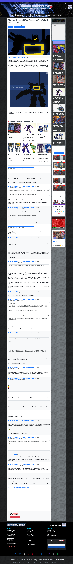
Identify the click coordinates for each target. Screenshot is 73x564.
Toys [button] (32, 15)
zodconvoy (16, 262)
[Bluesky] (19, 553)
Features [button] (48, 15)
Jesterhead (16, 168)
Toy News (10, 26)
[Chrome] (7, 546)
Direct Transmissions (56, 540)
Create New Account (31, 544)
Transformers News (57, 42)
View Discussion (13, 57)
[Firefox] (12, 546)
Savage (15, 454)
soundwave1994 (17, 379)
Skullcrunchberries (17, 333)
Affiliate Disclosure (30, 535)
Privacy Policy (29, 531)
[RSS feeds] (45, 553)
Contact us (29, 540)
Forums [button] (27, 15)
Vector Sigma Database (11, 536)
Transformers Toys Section (12, 531)
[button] (47, 3)
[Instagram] (37, 553)
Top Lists (8, 541)
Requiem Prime (16, 208)
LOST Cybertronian (17, 438)
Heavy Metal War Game (11, 540)
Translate (29, 536)
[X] (24, 553)
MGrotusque (16, 227)
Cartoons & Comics (10, 538)
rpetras (15, 300)
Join (24, 57)
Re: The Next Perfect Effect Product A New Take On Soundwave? (21, 167)
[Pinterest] (32, 553)
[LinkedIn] (41, 553)
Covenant (15, 414)
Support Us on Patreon (51, 536)
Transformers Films (10, 535)
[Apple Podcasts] (53, 553)
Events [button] (59, 15)
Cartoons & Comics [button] (39, 15)
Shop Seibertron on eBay (52, 535)
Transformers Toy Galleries (12, 532)
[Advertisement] (29, 497)
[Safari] (9, 546)
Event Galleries (10, 539)
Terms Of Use (29, 534)
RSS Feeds (49, 534)
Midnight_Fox (16, 292)
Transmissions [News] (11, 530)
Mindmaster (16, 404)
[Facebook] (15, 553)
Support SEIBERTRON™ (15, 516)
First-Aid (15, 187)
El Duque (15, 465)
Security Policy (30, 532)
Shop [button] (12, 15)
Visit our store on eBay (59, 152)
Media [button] (54, 15)
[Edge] (14, 546)
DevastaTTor (16, 25)
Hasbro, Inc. (58, 559)
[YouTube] (28, 553)
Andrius (15, 238)
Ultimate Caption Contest (57, 240)
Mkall (15, 395)
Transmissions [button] (19, 15)
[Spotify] (57, 553)
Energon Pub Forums (11, 534)
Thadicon (15, 421)
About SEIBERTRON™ (31, 530)
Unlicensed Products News (19, 26)
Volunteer (49, 532)
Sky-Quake (16, 368)
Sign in (19, 57)
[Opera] (16, 546)
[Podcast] (49, 553)
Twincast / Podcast (51, 531)
